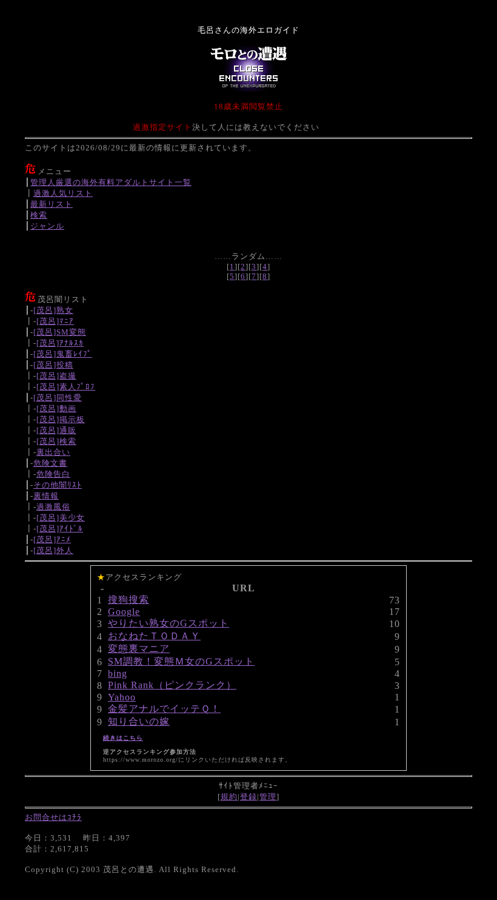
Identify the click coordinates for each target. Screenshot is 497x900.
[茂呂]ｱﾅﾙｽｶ (60, 343)
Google (124, 611)
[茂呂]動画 (56, 408)
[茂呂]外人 (53, 550)
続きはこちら (123, 737)
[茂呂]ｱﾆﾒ (52, 539)
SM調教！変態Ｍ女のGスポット (181, 661)
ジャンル (47, 225)
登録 (248, 796)
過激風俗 (53, 506)
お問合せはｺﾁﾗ (53, 817)
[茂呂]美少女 (60, 517)
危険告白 (53, 474)
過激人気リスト (63, 193)
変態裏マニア (139, 648)
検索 (38, 215)
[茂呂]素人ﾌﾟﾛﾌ (65, 386)
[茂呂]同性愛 (57, 397)
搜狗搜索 (128, 599)
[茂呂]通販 (56, 430)
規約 (229, 796)
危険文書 (50, 463)
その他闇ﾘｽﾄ (57, 484)
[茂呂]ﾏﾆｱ (55, 321)
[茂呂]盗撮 (56, 375)
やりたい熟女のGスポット (168, 623)
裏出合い (53, 452)
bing (117, 673)
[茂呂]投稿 (53, 364)
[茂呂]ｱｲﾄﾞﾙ (59, 528)
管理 (267, 796)
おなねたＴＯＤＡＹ (154, 636)
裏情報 (46, 495)
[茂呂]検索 (56, 441)
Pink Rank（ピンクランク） (172, 685)
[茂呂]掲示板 (60, 419)
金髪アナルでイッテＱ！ (164, 709)
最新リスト (51, 204)
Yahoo (122, 697)
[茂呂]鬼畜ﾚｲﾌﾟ (62, 353)
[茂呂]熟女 (53, 310)
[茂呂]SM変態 (59, 332)
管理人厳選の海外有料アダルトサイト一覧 (111, 182)
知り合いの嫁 (139, 721)
